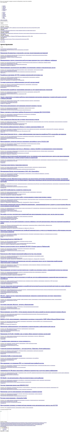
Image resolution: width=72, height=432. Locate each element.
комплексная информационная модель (18, 84)
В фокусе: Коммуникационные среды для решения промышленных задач (13, 123)
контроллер (20, 393)
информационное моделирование (15, 328)
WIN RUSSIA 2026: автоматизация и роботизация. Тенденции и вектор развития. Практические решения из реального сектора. (23, 33)
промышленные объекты (33, 225)
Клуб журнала (3, 161)
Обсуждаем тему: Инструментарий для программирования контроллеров (13, 395)
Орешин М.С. (2, 375)
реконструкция (32, 248)
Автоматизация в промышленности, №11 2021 (8, 78)
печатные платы (10, 216)
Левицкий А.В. (9, 228)
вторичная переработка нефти (16, 225)
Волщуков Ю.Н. (10, 124)
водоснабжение (21, 380)
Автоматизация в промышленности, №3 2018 (8, 307)
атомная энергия (10, 208)
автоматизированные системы (12, 372)
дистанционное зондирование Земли (45, 199)
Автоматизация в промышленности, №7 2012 (8, 388)
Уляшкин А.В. (3, 117)
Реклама (4, 15)
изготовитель (12, 280)
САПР (53, 136)
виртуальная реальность (11, 62)
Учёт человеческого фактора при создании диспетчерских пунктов (19, 119)
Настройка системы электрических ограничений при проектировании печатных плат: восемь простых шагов (32, 214)
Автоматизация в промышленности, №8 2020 (8, 122)
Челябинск (5, 37)
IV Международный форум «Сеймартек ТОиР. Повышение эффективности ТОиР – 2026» (16, 36)
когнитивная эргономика (19, 69)
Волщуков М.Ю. (3, 124)
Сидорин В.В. (2, 283)
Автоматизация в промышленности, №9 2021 (8, 217)
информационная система (21, 129)
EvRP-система (9, 121)
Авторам (4, 14)
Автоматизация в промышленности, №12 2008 (8, 401)
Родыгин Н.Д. (8, 331)
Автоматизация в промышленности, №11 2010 (8, 300)
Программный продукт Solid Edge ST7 (11, 239)
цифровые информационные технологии (14, 290)
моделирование (23, 321)
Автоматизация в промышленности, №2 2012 (8, 366)
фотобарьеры (33, 114)
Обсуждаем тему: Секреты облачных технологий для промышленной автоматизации (15, 145)
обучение (17, 343)
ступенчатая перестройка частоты (44, 365)
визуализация (9, 129)
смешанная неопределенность (52, 159)
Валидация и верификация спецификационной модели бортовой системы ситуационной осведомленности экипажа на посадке (23, 422)
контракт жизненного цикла (20, 280)
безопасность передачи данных (12, 55)
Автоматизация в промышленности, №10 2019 (8, 273)
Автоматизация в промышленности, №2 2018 (8, 249)
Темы (3, 17)
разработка (37, 77)
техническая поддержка (32, 343)
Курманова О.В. (3, 187)
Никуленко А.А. (21, 228)
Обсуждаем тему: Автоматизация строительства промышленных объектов (13, 186)
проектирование (29, 55)
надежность (21, 272)
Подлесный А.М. (3, 50)
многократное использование (19, 400)
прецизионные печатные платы (29, 272)
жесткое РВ (29, 372)
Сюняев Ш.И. (14, 194)
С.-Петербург (5, 28)
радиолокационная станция (32, 365)
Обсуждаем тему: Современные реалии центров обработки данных (12, 250)
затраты (8, 280)
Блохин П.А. (2, 202)
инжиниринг (9, 343)
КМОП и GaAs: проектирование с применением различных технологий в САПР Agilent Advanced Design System (32, 319)
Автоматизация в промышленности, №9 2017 (8, 265)
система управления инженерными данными (46, 299)
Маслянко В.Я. (8, 194)
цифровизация (40, 62)
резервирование (28, 173)
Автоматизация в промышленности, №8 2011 (8, 381)
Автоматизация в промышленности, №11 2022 (8, 160)
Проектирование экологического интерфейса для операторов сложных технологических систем (27, 67)
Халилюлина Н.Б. (9, 283)
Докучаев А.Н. (3, 368)
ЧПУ (39, 91)
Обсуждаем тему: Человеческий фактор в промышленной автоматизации (13, 64)
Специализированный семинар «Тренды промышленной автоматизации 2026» (14, 39)
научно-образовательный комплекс (46, 183)
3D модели (9, 225)
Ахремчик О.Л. (3, 403)
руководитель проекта (28, 167)
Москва (4, 34)
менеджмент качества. (22, 289)
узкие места (36, 336)
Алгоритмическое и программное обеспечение (8, 102)
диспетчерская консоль (21, 121)
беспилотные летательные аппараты (20, 199)
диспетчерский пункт (29, 121)
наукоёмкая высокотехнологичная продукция (35, 289)
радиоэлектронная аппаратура (46, 136)
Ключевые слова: (3, 55)
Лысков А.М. (8, 324)
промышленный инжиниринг (64, 183)
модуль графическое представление (32, 129)
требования (38, 264)
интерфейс (19, 299)
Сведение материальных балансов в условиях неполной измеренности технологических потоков (17, 425)
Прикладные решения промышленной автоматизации (10, 330)
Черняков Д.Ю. (3, 353)
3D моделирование (10, 199)
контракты (12, 167)
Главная (4, 5)
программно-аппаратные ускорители (26, 100)
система (14, 306)
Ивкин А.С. (13, 65)
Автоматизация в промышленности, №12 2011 (8, 373)
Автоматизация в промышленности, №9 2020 (8, 56)
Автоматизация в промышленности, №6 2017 (8, 351)
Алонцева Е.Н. (3, 65)
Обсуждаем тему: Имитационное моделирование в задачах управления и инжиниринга (16, 389)
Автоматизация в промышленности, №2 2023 (8, 226)
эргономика (47, 173)
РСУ (57, 387)
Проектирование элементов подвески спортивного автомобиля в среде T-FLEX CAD (24, 141)
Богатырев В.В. (3, 228)
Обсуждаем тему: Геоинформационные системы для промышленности (13, 193)
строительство (35, 167)
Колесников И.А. (20, 258)
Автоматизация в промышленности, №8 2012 (8, 394)
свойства (23, 407)
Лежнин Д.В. (2, 331)
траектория (36, 91)
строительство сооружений (38, 350)
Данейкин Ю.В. (8, 202)
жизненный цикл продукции (12, 183)
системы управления (38, 393)
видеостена (14, 121)
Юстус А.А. (32, 228)
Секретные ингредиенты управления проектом (14, 165)
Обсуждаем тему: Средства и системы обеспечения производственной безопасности (15, 109)
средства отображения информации (37, 173)
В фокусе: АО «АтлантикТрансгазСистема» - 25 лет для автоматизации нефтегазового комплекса (17, 243)
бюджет (8, 167)
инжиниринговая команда (22, 183)
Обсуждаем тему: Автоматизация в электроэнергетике (10, 79)
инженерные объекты (23, 350)
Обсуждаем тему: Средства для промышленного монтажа (10, 402)
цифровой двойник (47, 62)
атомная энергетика (14, 350)
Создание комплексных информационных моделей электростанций (19, 82)
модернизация (16, 173)
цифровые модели (48, 225)
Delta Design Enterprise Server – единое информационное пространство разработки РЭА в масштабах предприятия (33, 134)
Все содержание (3, 426)
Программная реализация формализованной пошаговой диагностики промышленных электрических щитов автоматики (22, 423)
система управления (32, 264)
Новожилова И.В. (3, 176)
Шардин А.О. (27, 228)
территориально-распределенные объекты (39, 55)
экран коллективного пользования (61, 121)
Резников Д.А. (14, 324)
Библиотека (5, 9)
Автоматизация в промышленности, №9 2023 (8, 185)
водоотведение (15, 380)
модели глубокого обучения (12, 100)
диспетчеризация (10, 173)
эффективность (41, 336)
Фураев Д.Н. (9, 176)
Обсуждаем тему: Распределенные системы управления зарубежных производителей (15, 382)
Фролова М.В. (23, 244)
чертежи (30, 241)
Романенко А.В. (21, 124)
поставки (15, 167)
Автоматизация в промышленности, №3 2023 (8, 281)
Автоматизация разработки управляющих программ (9, 86)
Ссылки (4, 10)
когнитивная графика (11, 69)
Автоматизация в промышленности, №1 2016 (8, 48)
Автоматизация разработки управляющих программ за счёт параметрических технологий (26, 89)
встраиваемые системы (22, 372)
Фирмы (4, 8)
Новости (4, 6)
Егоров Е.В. (2, 251)
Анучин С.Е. (2, 244)
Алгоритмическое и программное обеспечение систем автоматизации (13, 367)
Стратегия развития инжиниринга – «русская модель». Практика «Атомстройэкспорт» (25, 348)
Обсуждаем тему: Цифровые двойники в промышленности (11, 57)
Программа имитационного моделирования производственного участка (21, 105)
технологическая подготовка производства (30, 62)
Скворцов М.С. (3, 309)
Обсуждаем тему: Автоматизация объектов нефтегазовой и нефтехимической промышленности (17, 169)
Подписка (4, 16)
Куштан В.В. (25, 258)
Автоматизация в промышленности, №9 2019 (8, 210)
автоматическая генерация (11, 299)
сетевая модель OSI (49, 129)
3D (7, 241)
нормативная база (25, 77)
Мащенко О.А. (31, 258)
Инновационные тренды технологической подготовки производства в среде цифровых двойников (28, 60)
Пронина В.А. (14, 153)
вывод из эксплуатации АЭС (27, 208)
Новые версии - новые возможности (7, 235)
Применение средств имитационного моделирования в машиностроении (21, 391)
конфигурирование (24, 299)
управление (2, 184)
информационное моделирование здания (19, 151)
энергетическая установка (45, 264)
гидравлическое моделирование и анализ (31, 380)
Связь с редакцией (3, 19)
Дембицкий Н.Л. (3, 267)
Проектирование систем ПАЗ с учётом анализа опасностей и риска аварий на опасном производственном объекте (33, 312)
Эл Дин (1, 236)
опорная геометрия (17, 143)
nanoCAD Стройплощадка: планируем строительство (15, 189)
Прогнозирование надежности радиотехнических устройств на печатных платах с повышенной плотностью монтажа (34, 270)
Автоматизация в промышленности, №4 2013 (8, 144)
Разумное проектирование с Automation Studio (13, 398)
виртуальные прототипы (11, 321)
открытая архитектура (34, 400)
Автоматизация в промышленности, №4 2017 (8, 242)
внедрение (12, 77)
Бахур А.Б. (2, 302)
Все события (2, 41)
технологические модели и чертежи (33, 143)
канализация (42, 380)
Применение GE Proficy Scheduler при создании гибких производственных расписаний (25, 334)
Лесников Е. (2, 146)
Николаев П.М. (15, 228)
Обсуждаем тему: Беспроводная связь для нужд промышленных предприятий (14, 49)
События (4, 7)
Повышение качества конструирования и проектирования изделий (12, 138)
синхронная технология (24, 241)
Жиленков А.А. (3, 94)
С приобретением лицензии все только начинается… (15, 341)
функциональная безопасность (42, 314)
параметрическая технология (21, 91)
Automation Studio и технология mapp (11, 356)
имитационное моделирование (45, 208)
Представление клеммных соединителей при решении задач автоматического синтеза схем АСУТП (29, 405)
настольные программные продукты (33, 151)
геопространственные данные (33, 199)
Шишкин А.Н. (13, 219)
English (4, 18)
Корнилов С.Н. (3, 324)
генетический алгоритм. (11, 159)
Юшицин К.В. (36, 202)
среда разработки (35, 358)
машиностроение (24, 336)
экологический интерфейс (38, 69)
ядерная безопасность (10, 209)
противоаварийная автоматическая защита (29, 314)
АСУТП (8, 77)
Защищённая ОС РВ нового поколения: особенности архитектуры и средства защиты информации (28, 370)
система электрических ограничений (26, 216)
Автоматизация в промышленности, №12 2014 (8, 63)
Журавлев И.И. (14, 202)
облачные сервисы (44, 151)
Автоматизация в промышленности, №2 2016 (8, 168)
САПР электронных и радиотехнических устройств (9, 266)
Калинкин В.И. (13, 258)
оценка (25, 69)
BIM (7, 328)
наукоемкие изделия (29, 280)
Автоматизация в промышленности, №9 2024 (8, 92)
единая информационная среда (12, 289)
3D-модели (9, 84)
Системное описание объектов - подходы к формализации (16, 304)
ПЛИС (18, 100)
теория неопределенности (63, 159)
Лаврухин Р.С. (3, 72)
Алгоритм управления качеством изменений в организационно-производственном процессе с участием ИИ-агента (21, 424)
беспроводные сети (21, 55)
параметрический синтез (35, 159)
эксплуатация (55, 280)
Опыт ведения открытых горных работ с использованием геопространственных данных (25, 197)
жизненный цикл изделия (11, 91)
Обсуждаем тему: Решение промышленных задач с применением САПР (13, 93)
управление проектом (42, 167)
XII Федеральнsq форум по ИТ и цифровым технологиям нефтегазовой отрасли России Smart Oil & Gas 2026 (20, 27)
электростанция (34, 84)
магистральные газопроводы (12, 248)
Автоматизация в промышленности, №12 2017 (8, 200)
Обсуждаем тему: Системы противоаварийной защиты (10, 308)
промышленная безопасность (18, 114)
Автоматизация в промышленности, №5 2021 (8, 137)
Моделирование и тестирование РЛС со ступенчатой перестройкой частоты (22, 363)
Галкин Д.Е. (7, 244)
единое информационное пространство (15, 136)
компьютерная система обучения (33, 183)
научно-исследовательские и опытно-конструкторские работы (54, 289)
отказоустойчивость (26, 387)
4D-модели (9, 350)
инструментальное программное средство (23, 159)
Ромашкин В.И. (37, 258)
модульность (27, 400)
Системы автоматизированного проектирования (9, 218)
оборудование (25, 393)
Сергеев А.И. (8, 103)
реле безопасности (27, 114)
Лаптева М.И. (2, 194)
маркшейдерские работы (56, 199)
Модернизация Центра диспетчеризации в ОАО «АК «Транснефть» (19, 171)
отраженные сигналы (17, 365)
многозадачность (20, 387)
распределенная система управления (43, 387)
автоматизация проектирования (12, 272)
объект (17, 264)
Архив (4, 13)
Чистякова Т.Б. (14, 176)
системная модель (19, 306)
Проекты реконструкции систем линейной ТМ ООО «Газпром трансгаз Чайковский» (25, 246)
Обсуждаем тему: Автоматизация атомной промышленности (11, 257)
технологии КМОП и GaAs (38, 321)
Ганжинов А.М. (3, 258)
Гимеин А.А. (2, 131)
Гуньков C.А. (2, 103)
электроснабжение (58, 299)
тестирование (55, 129)
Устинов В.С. (42, 258)
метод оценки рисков (10, 314)
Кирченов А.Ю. (3, 293)
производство (43, 272)
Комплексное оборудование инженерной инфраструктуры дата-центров (20, 253)
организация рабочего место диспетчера (41, 121)
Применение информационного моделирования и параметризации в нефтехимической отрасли (27, 326)
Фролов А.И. (18, 244)
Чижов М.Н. (19, 194)
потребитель (35, 280)
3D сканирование (10, 143)
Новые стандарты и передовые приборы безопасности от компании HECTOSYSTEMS (25, 112)
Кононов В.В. (19, 202)
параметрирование (24, 328)
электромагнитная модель (47, 321)
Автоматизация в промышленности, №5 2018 (8, 85)
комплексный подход (18, 77)
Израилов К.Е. (15, 124)
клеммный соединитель (11, 407)
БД (7, 136)
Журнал (4, 12)
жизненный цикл (36, 208)
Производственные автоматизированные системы (9, 175)
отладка (20, 264)
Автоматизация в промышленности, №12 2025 (8, 101)
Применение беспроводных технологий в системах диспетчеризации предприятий (24, 53)
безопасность (9, 387)
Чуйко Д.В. (32, 202)
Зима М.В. (8, 258)
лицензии (13, 343)
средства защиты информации (63, 372)
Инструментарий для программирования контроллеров (10, 352)
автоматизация (9, 380)
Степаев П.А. (2, 162)
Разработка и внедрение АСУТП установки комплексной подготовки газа (21, 75)
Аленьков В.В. (3, 346)
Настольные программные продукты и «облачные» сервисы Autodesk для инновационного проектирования (31, 148)
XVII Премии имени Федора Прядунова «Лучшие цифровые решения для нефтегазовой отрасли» (18, 30)
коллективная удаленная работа (28, 136)
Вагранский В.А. (3, 87)
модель (14, 264)
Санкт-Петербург (6, 31)
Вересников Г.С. (3, 153)
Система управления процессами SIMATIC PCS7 (14, 385)
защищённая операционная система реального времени (41, 372)
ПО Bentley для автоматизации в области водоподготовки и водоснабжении (21, 378)
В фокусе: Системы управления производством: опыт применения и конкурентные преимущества (18, 71)
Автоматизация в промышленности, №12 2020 (8, 174)
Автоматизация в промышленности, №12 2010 (8, 108)
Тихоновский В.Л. (26, 202)
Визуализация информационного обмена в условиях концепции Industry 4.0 (22, 127)
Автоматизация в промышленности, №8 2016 (8, 70)
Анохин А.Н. (8, 65)
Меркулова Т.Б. (13, 244)
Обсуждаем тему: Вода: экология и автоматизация (9, 374)
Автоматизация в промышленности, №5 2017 (8, 329)
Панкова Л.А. (9, 153)
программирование (22, 358)
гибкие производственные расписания (14, 336)
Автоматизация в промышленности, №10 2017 (8, 291)
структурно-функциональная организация (30, 306)
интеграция (14, 129)
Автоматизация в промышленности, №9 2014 (8, 234)
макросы (29, 299)
